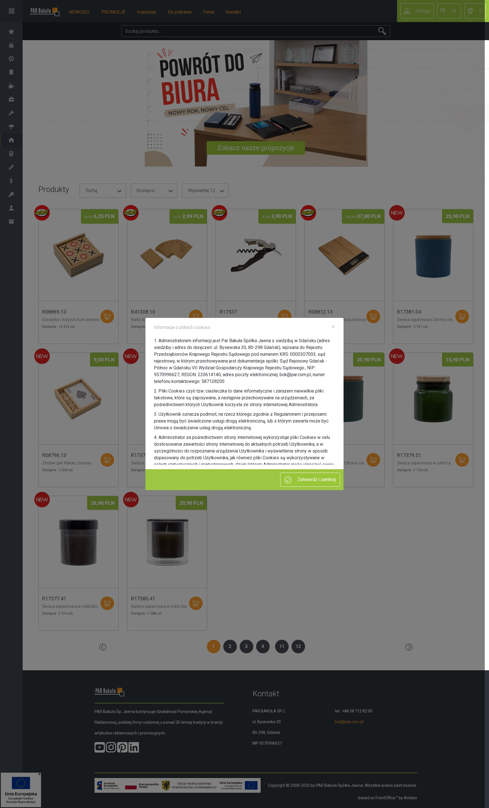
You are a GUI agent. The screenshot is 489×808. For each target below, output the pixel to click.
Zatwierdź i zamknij (316, 479)
